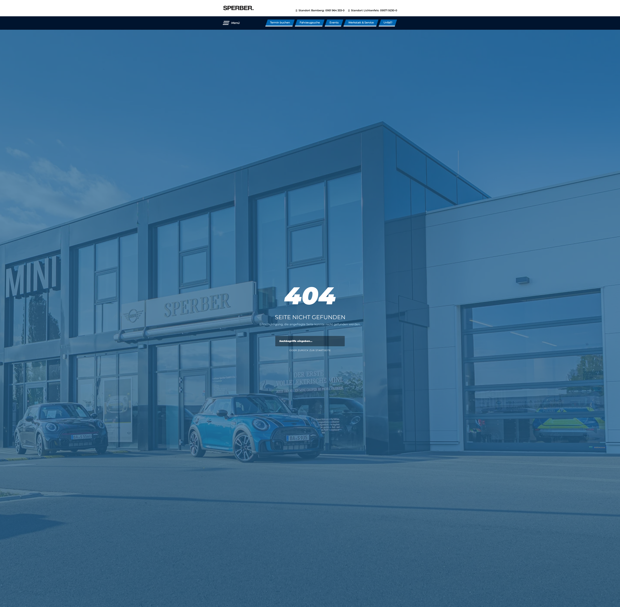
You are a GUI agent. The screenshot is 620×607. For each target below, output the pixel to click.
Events (334, 22)
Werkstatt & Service (361, 22)
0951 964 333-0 (335, 10)
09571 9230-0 (388, 10)
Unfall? (387, 22)
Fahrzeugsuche (310, 22)
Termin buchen (280, 22)
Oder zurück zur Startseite (310, 350)
